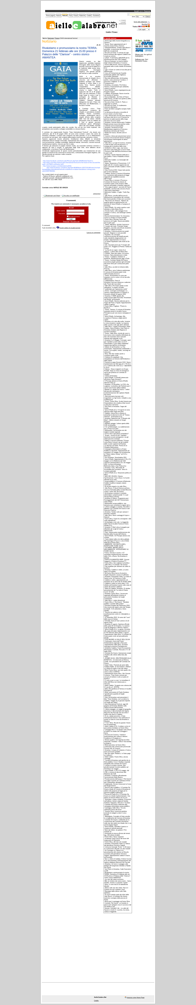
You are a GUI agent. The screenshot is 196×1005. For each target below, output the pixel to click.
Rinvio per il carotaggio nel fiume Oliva (117, 901)
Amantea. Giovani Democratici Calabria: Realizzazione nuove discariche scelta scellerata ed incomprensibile (117, 124)
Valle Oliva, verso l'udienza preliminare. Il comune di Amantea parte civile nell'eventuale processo (117, 272)
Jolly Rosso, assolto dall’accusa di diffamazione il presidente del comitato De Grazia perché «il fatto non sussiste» (117, 197)
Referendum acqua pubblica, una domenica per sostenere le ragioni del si (117, 504)
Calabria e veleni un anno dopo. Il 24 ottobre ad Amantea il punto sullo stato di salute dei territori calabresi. (117, 585)
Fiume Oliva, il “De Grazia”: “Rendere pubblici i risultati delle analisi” (116, 603)
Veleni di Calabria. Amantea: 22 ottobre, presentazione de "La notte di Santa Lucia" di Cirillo (117, 590)
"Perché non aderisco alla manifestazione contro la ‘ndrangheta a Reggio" (117, 614)
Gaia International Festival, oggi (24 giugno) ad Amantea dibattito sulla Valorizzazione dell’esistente (116, 705)
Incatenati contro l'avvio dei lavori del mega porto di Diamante (116, 839)
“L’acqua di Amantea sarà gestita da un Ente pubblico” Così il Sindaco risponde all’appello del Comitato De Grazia (117, 761)
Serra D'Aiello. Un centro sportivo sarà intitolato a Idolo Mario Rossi (117, 208)
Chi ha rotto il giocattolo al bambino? (117, 434)
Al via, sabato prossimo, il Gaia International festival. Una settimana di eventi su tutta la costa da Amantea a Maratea (117, 718)
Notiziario (51, 38)
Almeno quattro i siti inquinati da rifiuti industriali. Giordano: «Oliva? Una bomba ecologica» (117, 741)
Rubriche (82, 15)
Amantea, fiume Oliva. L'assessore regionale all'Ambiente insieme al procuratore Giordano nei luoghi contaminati (116, 596)
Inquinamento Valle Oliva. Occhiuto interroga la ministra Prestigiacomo (116, 645)
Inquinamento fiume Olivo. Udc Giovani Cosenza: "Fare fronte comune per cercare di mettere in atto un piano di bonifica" (117, 676)
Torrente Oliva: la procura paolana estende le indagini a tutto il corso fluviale (115, 813)
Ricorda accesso (74, 216)
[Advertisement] (72, 5)
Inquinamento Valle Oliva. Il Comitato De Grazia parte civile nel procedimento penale (117, 636)
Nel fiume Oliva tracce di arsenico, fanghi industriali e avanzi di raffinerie (116, 574)
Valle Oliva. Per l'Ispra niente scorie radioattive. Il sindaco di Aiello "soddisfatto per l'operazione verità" (116, 287)
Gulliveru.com (139, 59)
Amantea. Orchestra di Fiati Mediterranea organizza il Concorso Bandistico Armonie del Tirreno (115, 129)
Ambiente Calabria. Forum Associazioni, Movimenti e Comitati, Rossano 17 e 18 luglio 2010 (117, 649)
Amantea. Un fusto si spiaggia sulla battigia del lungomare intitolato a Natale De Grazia (117, 865)
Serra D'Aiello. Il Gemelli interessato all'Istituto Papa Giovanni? (116, 378)
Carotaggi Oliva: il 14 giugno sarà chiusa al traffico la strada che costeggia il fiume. (117, 731)
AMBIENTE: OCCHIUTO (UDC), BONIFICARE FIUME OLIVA (115, 545)
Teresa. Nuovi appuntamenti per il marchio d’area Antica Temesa (115, 45)
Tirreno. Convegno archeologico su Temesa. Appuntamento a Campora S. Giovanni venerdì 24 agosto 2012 (116, 292)
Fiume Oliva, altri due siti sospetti (116, 842)
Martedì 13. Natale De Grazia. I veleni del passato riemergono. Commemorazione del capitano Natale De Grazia (116, 392)
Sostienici (96, 15)
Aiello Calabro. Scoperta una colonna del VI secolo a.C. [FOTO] (117, 686)
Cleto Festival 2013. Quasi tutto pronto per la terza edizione (117, 171)
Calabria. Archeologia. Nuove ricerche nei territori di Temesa (116, 94)
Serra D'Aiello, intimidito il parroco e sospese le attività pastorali (116, 827)
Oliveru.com (139, 54)
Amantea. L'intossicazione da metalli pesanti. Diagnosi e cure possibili (116, 232)
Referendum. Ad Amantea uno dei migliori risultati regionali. (115, 431)
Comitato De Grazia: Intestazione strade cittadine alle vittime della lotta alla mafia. (117, 654)
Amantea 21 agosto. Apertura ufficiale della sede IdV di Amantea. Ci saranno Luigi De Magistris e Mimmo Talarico (116, 625)
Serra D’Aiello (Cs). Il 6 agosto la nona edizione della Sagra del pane (117, 410)
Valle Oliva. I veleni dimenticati (115, 600)
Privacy (114, 32)
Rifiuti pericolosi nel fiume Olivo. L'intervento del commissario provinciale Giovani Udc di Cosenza (117, 746)
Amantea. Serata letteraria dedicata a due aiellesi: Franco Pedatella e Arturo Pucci (116, 156)
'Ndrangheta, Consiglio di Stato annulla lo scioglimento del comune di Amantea (117, 817)
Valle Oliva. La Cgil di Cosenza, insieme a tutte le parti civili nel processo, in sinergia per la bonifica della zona (117, 144)
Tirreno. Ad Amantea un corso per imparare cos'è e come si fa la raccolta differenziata (117, 277)
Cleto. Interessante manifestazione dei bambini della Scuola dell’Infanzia (117, 533)
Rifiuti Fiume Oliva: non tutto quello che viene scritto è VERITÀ (117, 671)
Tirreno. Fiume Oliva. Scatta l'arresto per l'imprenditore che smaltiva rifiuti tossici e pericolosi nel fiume (117, 403)
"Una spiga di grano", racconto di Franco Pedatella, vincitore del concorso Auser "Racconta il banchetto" (117, 188)
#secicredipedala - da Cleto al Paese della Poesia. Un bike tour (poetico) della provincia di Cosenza (117, 98)
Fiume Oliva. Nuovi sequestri (114, 837)
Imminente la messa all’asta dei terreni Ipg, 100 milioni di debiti (117, 834)
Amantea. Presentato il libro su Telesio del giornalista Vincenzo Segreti (117, 844)
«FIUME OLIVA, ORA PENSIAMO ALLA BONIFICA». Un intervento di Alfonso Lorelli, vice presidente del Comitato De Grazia (117, 660)
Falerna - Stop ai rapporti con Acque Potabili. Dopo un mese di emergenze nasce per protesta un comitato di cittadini (116, 371)
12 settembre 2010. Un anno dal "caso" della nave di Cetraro (117, 618)
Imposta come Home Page (135, 997)
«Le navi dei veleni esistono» (114, 879)
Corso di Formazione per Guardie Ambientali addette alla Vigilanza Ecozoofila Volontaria (115, 74)
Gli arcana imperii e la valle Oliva (115, 486)
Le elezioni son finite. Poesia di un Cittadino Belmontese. (115, 446)
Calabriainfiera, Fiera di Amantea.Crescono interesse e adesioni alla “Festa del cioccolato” (117, 282)
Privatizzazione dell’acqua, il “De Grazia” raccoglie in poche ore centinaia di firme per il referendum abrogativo (117, 780)
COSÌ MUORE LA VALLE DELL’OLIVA (117, 639)
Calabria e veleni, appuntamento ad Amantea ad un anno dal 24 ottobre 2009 (117, 580)
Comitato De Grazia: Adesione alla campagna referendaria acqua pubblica (117, 805)
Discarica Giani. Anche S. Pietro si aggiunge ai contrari (115, 103)
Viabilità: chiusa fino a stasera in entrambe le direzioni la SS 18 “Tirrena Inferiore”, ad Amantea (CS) (116, 415)
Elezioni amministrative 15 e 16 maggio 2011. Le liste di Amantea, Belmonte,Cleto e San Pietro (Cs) (117, 464)
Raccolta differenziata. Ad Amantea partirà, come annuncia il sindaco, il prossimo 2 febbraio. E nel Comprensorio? (116, 80)
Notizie (58, 15)
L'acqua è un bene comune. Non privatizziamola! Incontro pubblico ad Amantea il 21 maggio (116, 767)
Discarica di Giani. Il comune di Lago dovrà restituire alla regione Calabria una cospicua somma (117, 54)
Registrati (147, 11)
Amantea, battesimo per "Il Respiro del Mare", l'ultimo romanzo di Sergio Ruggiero (117, 420)
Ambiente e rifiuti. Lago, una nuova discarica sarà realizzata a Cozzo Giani (117, 148)
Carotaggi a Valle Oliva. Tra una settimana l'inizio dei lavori (114, 808)
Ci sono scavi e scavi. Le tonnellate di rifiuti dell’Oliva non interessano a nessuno (117, 682)
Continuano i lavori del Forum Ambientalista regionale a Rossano (115, 642)
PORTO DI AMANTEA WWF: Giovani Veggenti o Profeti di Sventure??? (116, 560)
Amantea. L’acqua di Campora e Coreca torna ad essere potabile (117, 751)
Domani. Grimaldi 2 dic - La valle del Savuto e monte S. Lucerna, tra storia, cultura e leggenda (116, 909)
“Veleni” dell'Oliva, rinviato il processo (117, 224)
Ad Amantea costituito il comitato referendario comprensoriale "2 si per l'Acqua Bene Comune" (116, 494)
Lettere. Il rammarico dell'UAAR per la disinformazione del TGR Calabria (116, 58)
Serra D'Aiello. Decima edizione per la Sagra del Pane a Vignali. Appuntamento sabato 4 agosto (117, 302)
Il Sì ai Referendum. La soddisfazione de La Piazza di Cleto (116, 427)
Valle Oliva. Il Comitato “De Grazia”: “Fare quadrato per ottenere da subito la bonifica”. (117, 566)
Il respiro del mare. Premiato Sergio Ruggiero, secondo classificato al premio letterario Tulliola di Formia (117, 227)
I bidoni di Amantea (111, 376)
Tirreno (57, 38)
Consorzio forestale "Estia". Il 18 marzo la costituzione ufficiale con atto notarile (117, 848)
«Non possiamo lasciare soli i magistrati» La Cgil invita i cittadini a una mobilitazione (117, 398)
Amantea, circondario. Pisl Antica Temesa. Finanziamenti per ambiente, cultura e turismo (116, 86)
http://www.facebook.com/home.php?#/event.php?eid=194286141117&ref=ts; (68, 161)
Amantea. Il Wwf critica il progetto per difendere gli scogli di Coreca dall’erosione (116, 528)
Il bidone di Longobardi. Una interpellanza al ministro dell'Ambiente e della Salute (117, 358)
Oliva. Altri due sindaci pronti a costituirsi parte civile (114, 354)
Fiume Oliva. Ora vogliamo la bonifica (117, 563)
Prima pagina (50, 15)
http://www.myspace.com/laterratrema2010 (57, 166)
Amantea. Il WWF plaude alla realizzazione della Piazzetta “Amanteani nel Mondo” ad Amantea (117, 297)
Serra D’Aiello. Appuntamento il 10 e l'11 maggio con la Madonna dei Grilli (117, 460)
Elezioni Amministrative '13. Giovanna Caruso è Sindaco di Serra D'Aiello (116, 217)
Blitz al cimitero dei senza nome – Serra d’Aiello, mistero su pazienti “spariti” (117, 882)
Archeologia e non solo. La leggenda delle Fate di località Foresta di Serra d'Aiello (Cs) (116, 523)
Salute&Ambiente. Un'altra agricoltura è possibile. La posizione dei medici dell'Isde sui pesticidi (117, 49)
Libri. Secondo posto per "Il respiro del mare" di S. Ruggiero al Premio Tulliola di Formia (117, 246)
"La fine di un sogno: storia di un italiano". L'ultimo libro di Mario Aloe (115, 251)
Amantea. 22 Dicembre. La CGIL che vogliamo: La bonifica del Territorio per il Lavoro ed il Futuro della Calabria (117, 386)
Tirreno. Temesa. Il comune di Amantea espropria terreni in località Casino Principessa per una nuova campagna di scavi (117, 312)
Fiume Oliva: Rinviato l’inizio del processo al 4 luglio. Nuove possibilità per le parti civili (116, 221)
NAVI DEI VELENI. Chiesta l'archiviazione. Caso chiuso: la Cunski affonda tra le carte (117, 477)
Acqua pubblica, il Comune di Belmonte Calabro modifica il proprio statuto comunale (117, 483)
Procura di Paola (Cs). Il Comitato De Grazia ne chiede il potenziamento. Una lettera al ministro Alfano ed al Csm (117, 796)
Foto (70, 15)
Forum (76, 15)
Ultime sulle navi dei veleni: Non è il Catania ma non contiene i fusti (116, 888)
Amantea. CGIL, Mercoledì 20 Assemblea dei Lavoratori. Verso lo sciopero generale (115, 469)
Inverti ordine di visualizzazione (69, 228)
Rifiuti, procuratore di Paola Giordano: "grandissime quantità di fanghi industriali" (116, 693)
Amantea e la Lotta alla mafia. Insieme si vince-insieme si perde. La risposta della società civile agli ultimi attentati (117, 323)
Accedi (136, 11)
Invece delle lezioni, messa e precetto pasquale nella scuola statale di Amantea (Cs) (117, 66)
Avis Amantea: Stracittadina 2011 (115, 457)
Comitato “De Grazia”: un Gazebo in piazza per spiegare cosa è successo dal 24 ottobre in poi (117, 904)
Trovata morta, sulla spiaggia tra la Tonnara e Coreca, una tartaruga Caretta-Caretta (117, 212)
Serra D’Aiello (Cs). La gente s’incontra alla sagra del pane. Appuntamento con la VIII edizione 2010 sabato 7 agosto (117, 631)
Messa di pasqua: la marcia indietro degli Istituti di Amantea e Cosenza (116, 62)
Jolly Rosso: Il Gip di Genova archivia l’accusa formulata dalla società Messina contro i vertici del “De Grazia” (117, 489)
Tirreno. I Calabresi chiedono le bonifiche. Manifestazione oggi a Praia (116, 257)
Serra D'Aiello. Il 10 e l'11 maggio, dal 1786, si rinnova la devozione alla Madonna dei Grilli (116, 772)
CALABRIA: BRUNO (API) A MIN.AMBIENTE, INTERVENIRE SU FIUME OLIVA (116, 549)
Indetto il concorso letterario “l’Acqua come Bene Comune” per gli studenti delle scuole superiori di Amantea (116, 442)
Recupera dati (75, 221)
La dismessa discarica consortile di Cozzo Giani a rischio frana (116, 113)
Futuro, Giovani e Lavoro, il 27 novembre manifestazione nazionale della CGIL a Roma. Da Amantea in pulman (116, 555)
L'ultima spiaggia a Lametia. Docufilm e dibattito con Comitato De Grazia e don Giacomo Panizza (117, 508)
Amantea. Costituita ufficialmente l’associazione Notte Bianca (115, 776)
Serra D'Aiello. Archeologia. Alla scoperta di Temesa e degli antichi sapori (115, 318)
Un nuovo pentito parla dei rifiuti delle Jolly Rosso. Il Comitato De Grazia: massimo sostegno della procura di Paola (116, 897)
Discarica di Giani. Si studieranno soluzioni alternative (115, 106)
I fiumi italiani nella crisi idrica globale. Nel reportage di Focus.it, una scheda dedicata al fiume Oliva (117, 540)
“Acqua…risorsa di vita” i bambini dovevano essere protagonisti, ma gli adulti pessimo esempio (116, 437)
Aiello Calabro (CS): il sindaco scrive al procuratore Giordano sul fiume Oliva (117, 727)
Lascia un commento (93, 232)
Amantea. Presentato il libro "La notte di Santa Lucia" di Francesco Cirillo (117, 577)
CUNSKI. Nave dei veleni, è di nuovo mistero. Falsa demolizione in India (116, 254)
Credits (89, 15)
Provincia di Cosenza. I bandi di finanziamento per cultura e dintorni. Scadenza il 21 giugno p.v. (116, 736)
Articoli (64, 15)
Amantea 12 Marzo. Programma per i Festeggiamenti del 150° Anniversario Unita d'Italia (116, 500)
